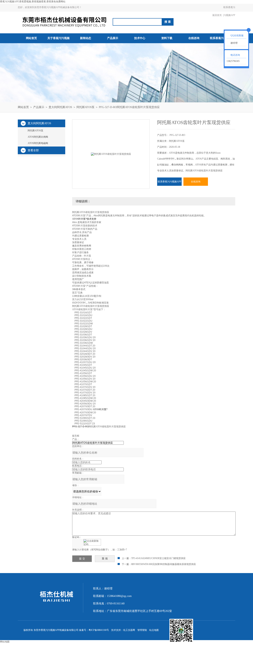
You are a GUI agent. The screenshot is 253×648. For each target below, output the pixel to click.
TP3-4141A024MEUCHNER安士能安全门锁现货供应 (158, 558)
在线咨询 (193, 38)
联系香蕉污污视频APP (229, 11)
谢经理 (234, 43)
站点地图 (154, 630)
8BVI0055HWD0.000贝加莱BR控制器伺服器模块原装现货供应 (163, 564)
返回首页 (217, 15)
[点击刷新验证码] (92, 542)
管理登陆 (142, 630)
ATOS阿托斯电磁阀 (38, 143)
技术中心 (139, 38)
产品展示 (112, 38)
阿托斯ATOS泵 (85, 107)
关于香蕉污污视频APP (58, 43)
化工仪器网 (129, 630)
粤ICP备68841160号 (99, 630)
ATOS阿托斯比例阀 (38, 136)
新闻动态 (85, 38)
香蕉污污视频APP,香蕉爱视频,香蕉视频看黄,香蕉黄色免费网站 (32, 1)
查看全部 (33, 150)
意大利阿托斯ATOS (60, 107)
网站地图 (4, 641)
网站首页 (31, 38)
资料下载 (166, 38)
